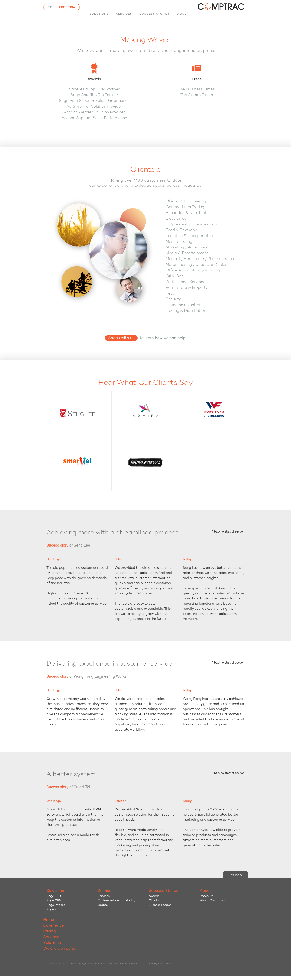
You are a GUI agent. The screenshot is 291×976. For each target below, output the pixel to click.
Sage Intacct (55, 905)
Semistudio (164, 963)
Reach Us (206, 896)
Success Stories (155, 14)
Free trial (68, 7)
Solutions (99, 14)
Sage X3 (52, 909)
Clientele (155, 900)
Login (51, 7)
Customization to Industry (116, 900)
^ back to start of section (228, 531)
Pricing (49, 931)
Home (48, 920)
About (183, 14)
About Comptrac (212, 900)
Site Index (235, 875)
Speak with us (121, 338)
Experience (53, 925)
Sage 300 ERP (56, 896)
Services (124, 14)
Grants (103, 905)
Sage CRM (54, 900)
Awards (154, 896)
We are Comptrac (59, 948)
